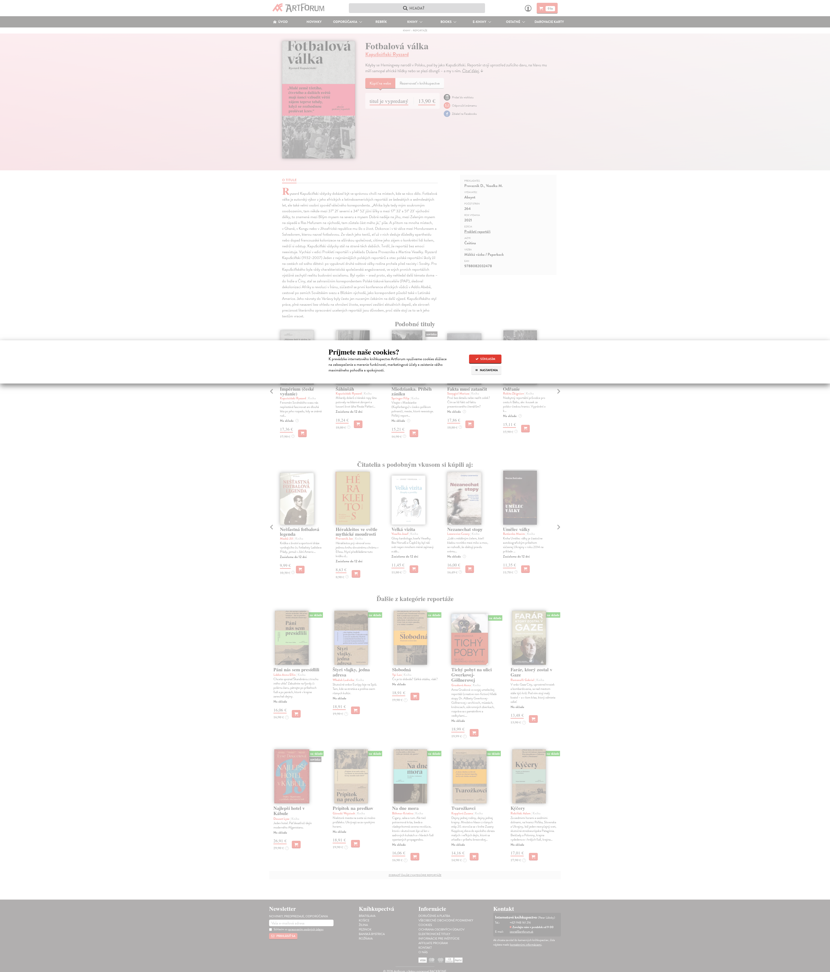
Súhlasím (487, 359)
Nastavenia (488, 370)
